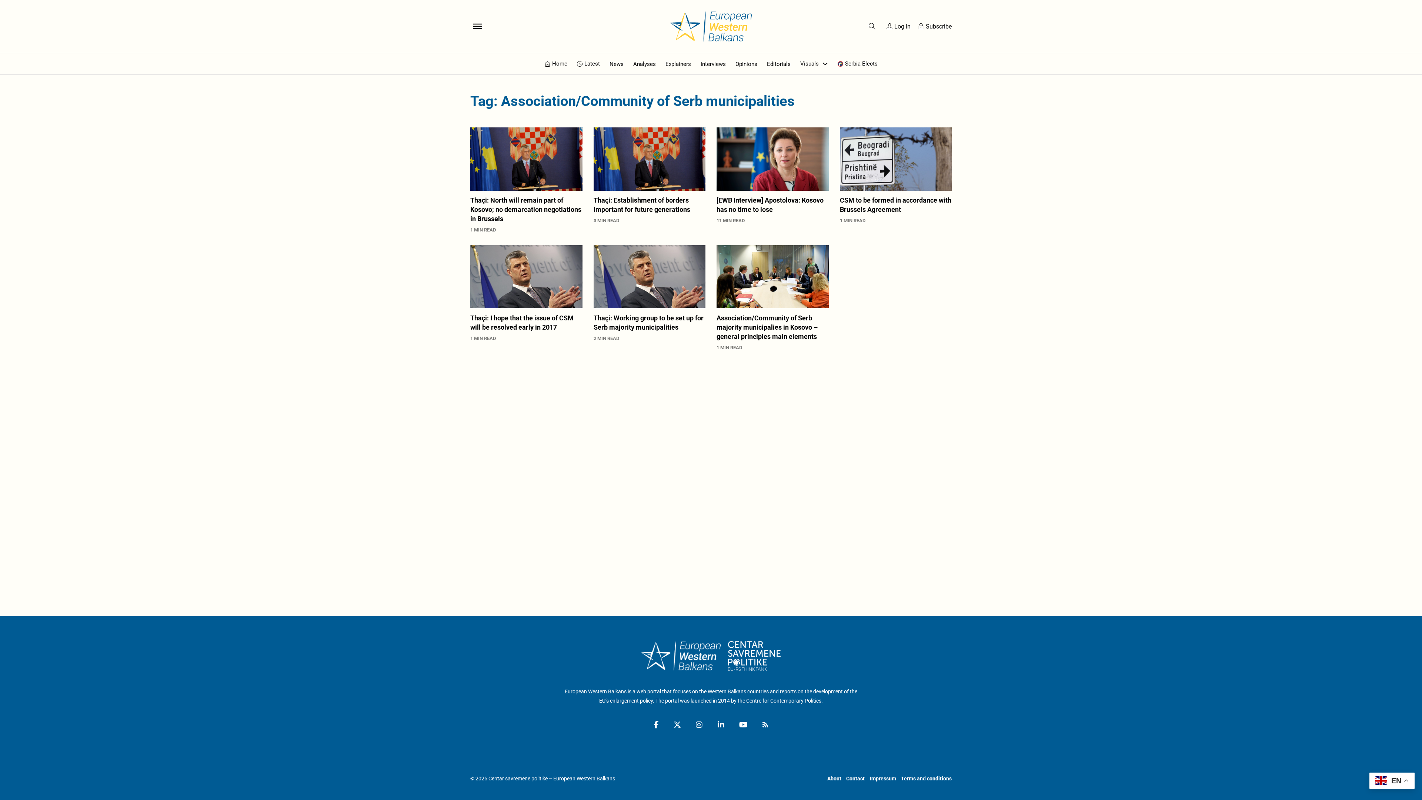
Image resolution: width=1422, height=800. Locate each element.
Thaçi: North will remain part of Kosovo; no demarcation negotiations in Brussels (525, 209)
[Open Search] (872, 26)
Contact (855, 779)
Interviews (713, 64)
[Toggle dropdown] (825, 64)
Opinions (746, 64)
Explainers (678, 64)
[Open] (477, 26)
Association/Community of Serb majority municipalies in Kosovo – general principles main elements (767, 327)
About (834, 779)
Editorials (779, 64)
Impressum (883, 779)
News (617, 64)
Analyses (644, 64)
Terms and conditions (926, 779)
